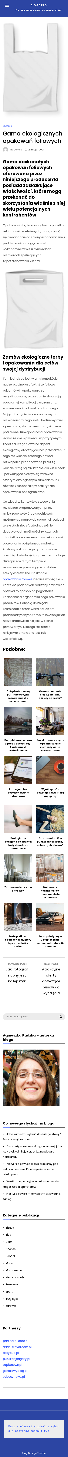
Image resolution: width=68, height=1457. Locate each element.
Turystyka (12, 1299)
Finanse (11, 1249)
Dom (9, 1242)
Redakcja (16, 149)
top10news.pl (12, 1365)
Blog (8, 1235)
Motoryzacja (14, 1270)
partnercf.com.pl (15, 1341)
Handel (10, 1256)
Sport (9, 1291)
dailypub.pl (11, 1353)
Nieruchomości (16, 1277)
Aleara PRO (39, 5)
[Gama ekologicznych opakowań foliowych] (34, 117)
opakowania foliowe (17, 579)
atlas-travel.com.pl (17, 1347)
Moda (9, 1263)
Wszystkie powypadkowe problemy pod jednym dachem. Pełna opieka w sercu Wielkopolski (30, 1169)
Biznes (7, 126)
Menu (8, 5)
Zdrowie (11, 1306)
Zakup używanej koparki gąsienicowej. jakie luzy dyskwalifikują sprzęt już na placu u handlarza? (32, 1152)
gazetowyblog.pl (15, 1371)
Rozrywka (12, 1284)
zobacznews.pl (14, 1376)
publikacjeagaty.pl (16, 1359)
